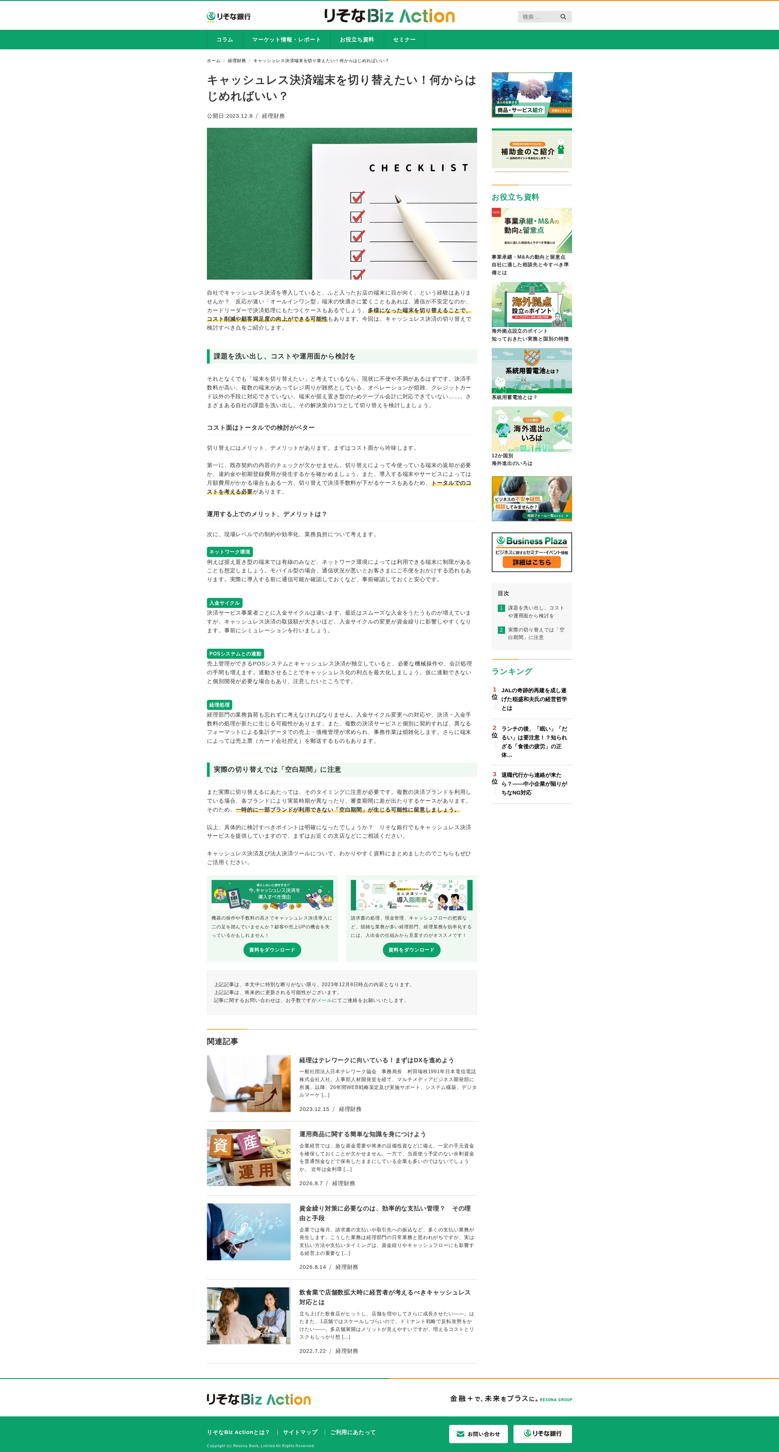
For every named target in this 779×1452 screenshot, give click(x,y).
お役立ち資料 (516, 197)
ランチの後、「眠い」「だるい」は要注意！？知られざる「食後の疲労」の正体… (534, 742)
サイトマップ (300, 1432)
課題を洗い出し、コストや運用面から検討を (536, 612)
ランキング (512, 671)
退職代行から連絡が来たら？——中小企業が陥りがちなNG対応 (534, 784)
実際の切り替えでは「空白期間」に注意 (536, 633)
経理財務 (273, 116)
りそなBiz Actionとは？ (239, 1432)
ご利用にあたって (353, 1432)
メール (324, 1000)
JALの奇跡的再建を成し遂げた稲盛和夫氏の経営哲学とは (534, 699)
